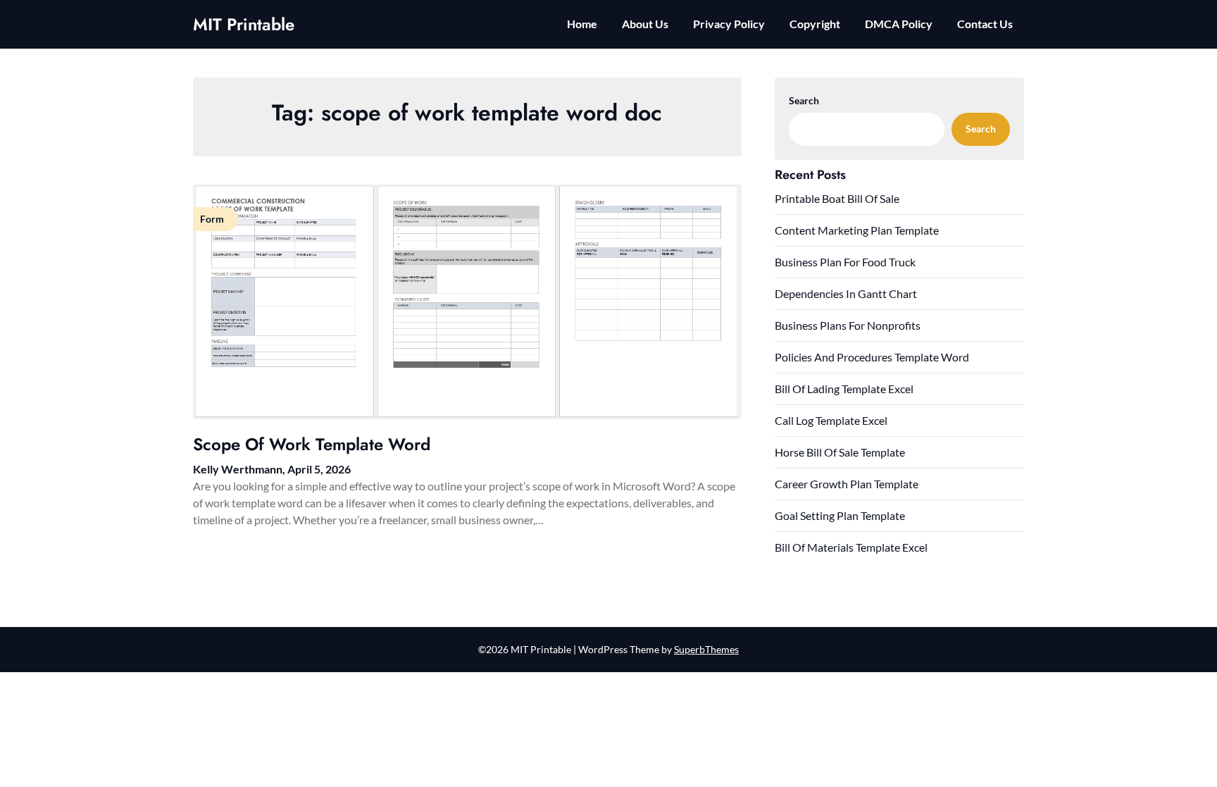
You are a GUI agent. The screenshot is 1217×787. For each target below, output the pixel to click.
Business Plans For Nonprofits (847, 325)
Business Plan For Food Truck (845, 261)
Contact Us (985, 23)
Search (804, 100)
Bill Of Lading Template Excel (844, 388)
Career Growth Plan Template (846, 483)
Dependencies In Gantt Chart (846, 293)
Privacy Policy (729, 23)
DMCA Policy (898, 23)
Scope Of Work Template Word (311, 444)
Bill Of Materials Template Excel (851, 547)
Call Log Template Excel (831, 420)
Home (582, 23)
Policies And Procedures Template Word (872, 357)
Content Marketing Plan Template (857, 230)
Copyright (815, 23)
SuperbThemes (706, 649)
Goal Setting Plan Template (840, 515)
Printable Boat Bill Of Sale (837, 198)
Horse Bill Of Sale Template (840, 452)
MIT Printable (243, 24)
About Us (645, 23)
